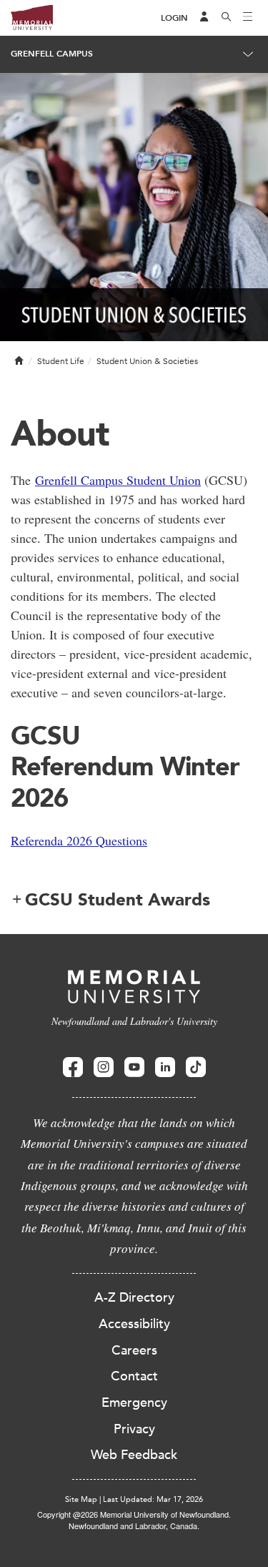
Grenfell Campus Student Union (118, 479)
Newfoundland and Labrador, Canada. (134, 1525)
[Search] (226, 18)
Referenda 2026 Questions (79, 840)
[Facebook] (73, 1067)
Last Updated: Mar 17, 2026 (153, 1499)
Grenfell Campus (52, 54)
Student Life (60, 361)
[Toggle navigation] (248, 17)
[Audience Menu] (204, 18)
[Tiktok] (196, 1067)
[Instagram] (104, 1067)
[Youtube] (134, 1067)
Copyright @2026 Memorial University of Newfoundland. (134, 1514)
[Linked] (165, 1067)
